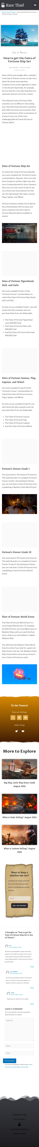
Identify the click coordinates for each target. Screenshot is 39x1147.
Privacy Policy (19, 1119)
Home (4, 12)
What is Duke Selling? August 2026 (19, 817)
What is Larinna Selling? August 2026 (19, 850)
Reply (32, 967)
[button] (35, 5)
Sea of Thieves (11, 12)
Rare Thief (15, 5)
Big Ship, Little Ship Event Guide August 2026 (19, 784)
